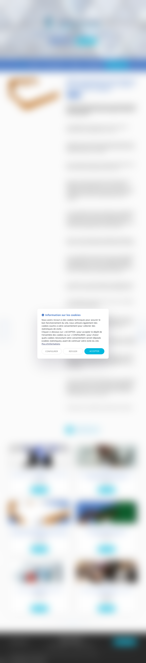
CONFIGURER (51, 351)
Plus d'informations (51, 343)
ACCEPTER (94, 351)
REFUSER (73, 351)
